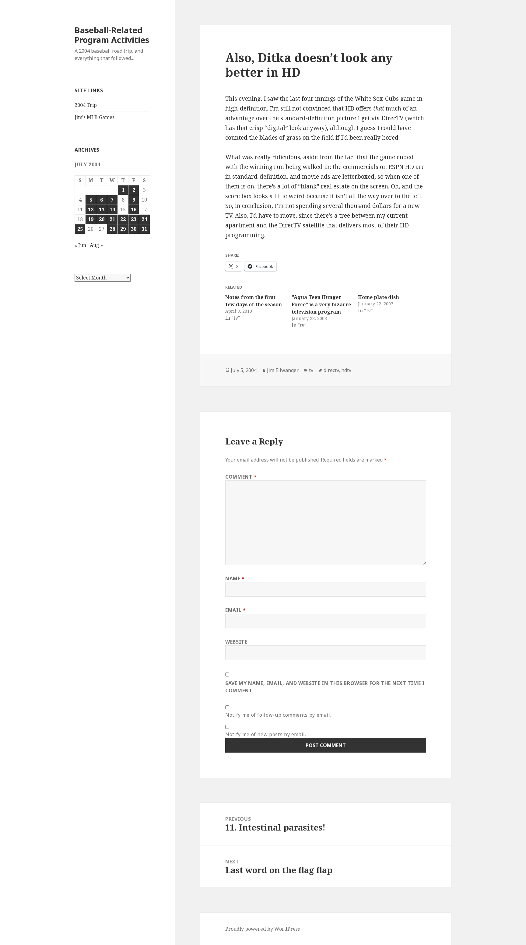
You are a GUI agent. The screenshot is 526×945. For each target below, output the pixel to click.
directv (331, 370)
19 (90, 219)
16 (133, 209)
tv (311, 370)
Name (235, 578)
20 (101, 219)
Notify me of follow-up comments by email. (278, 714)
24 (144, 219)
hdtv (346, 370)
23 (133, 219)
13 (101, 209)
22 (123, 219)
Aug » (96, 245)
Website (236, 641)
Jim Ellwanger (283, 370)
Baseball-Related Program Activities (112, 34)
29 (123, 229)
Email (235, 610)
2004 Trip (86, 105)
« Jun (80, 245)
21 (112, 219)
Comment (241, 476)
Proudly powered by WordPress (262, 929)
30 (133, 229)
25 (80, 229)
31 (144, 229)
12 (90, 209)
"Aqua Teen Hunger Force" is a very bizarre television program (321, 304)
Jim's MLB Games (94, 117)
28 (112, 229)
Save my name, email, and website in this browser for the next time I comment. (325, 687)
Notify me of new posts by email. (265, 734)
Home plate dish (378, 297)
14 (112, 209)
